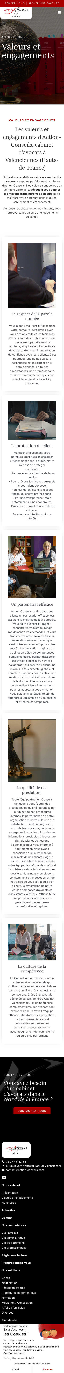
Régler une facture (14, 1255)
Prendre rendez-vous (16, 1262)
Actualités (8, 1210)
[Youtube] (4, 1177)
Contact (7, 1217)
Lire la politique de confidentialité (18, 1358)
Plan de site (9, 1320)
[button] (59, 12)
